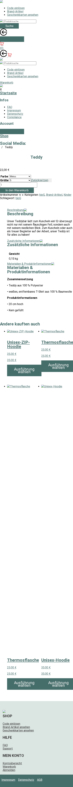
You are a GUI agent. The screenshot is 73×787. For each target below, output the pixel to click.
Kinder (67, 194)
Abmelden (9, 770)
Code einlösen (16, 8)
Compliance (14, 117)
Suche (9, 26)
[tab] (17, 210)
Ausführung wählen (24, 370)
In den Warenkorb (17, 190)
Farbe (4, 176)
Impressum (14, 110)
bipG (42, 194)
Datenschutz (15, 114)
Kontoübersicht (12, 763)
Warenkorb (9, 766)
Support (8, 748)
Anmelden (12, 39)
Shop (4, 136)
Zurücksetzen (39, 180)
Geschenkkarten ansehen (22, 15)
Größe (4, 180)
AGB (39, 779)
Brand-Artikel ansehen (16, 727)
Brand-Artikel (15, 11)
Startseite (8, 93)
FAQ (9, 107)
